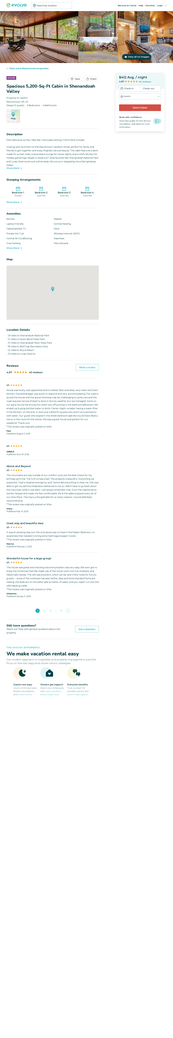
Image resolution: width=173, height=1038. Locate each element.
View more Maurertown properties (29, 68)
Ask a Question (87, 629)
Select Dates (140, 107)
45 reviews (145, 81)
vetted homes (25, 694)
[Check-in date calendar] (122, 88)
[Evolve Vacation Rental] (16, 6)
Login (160, 5)
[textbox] (51, 5)
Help (141, 5)
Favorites (150, 5)
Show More (12, 168)
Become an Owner (127, 5)
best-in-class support (77, 694)
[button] (140, 96)
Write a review (87, 367)
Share (93, 79)
